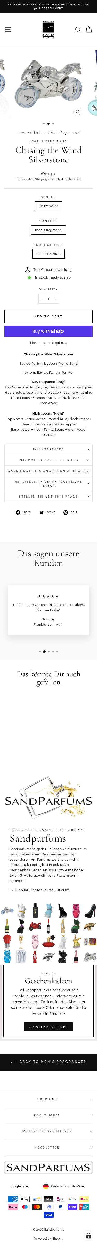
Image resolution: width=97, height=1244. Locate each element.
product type (48, 244)
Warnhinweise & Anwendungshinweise (48, 470)
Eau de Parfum (48, 254)
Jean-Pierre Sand (48, 141)
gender (48, 197)
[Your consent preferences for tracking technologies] (88, 1235)
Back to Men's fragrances (52, 1062)
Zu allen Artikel (48, 1027)
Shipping (41, 179)
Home (21, 133)
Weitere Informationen (47, 1131)
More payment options (48, 343)
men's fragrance (48, 230)
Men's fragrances (64, 133)
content (48, 220)
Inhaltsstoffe (48, 449)
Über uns (47, 1099)
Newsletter (47, 1147)
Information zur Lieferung (48, 460)
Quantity (48, 289)
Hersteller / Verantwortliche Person (49, 483)
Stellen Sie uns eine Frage (48, 496)
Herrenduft (48, 206)
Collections (38, 133)
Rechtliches (47, 1115)
